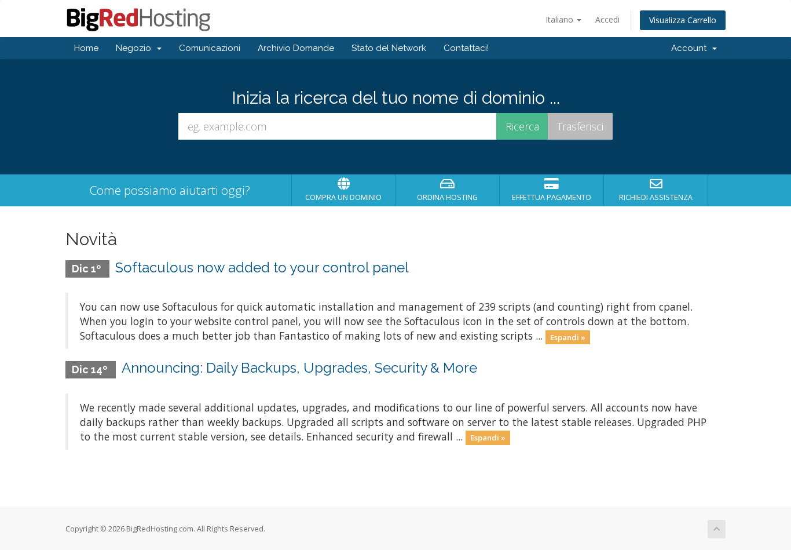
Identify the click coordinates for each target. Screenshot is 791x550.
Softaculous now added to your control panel (262, 267)
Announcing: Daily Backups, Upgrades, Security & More (299, 367)
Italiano (560, 19)
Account (691, 48)
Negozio (136, 48)
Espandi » (567, 337)
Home (86, 48)
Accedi (607, 19)
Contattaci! (466, 48)
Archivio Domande (296, 48)
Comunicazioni (209, 48)
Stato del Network (388, 48)
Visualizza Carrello (682, 20)
